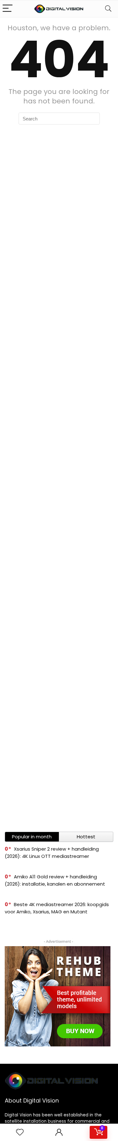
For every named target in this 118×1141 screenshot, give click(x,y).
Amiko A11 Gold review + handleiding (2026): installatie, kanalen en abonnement (55, 880)
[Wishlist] (20, 1132)
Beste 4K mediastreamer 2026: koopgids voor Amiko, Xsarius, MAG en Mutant (57, 908)
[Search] (108, 8)
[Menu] (7, 8)
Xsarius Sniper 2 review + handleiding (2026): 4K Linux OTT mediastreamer (52, 852)
